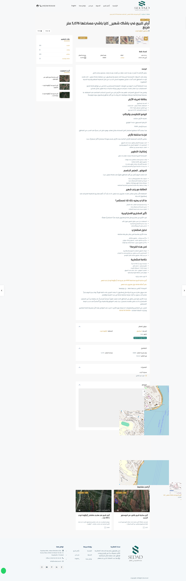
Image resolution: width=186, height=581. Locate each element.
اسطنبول (145, 31)
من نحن (91, 6)
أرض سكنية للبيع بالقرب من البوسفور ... (50, 78)
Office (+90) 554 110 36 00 (53, 558)
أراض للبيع (106, 6)
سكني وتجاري (66, 59)
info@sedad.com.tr (55, 561)
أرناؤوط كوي (139, 31)
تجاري (68, 45)
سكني (143, 14)
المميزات (144, 367)
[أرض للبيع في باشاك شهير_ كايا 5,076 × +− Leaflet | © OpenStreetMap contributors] (113, 407)
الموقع (144, 385)
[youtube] (47, 567)
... (126, 524)
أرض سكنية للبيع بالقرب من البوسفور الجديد (134, 516)
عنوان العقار (142, 326)
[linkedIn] (57, 567)
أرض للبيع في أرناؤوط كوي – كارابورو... (50, 86)
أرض (148, 20)
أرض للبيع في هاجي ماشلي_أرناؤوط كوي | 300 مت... (94, 516)
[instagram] (42, 567)
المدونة (98, 6)
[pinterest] (52, 567)
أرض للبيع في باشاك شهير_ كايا (172, 495)
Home (148, 14)
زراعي (68, 50)
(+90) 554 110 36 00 (48, 6)
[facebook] (62, 567)
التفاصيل (144, 348)
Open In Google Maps (140, 338)
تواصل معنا (82, 6)
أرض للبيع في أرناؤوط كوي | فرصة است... (50, 95)
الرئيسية (115, 6)
